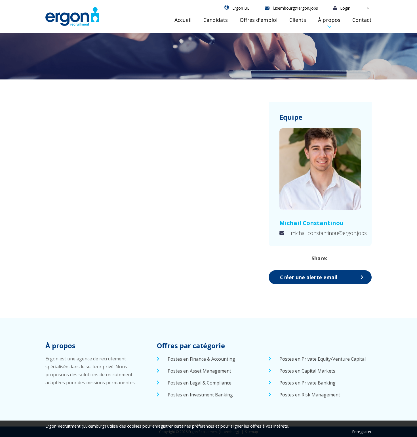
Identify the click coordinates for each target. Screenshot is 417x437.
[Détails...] (320, 169)
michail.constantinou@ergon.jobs (329, 233)
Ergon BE (240, 8)
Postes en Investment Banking (200, 395)
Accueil (182, 19)
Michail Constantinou (311, 223)
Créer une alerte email (308, 277)
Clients (297, 19)
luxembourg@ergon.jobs (295, 8)
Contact (362, 19)
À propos (329, 19)
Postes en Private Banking (307, 383)
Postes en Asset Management (199, 371)
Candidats (215, 19)
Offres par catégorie (191, 345)
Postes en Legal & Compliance (199, 383)
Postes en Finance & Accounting (201, 359)
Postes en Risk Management (309, 395)
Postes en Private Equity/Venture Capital (322, 359)
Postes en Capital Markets (307, 371)
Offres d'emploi (258, 19)
